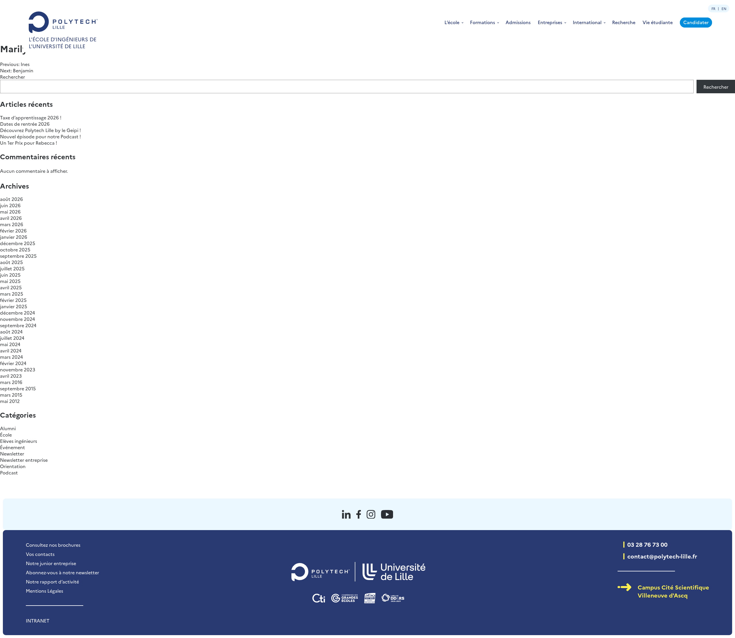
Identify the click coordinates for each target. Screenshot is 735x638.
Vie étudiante (658, 22)
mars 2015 (11, 394)
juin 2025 (10, 275)
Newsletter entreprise (24, 460)
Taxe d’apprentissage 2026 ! (30, 117)
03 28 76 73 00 (647, 544)
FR (713, 8)
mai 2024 (10, 344)
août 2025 (11, 262)
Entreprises (550, 22)
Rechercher (12, 76)
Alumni (8, 428)
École (6, 434)
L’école (451, 22)
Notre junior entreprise (51, 563)
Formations (482, 22)
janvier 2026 (13, 237)
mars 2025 (11, 293)
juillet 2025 (12, 268)
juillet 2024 (12, 338)
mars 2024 (11, 357)
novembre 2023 (17, 369)
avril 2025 (11, 287)
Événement (12, 447)
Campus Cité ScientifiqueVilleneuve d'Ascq (673, 591)
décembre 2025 (17, 243)
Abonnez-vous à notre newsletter (62, 572)
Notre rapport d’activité (52, 581)
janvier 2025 (13, 306)
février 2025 (13, 300)
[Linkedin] (346, 514)
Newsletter (12, 453)
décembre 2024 (17, 312)
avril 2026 (11, 218)
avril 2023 (11, 376)
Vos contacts (40, 554)
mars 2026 (11, 224)
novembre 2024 (17, 319)
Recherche (623, 22)
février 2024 (13, 363)
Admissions (518, 22)
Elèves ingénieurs (18, 441)
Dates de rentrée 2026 (25, 124)
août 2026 (11, 199)
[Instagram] (371, 514)
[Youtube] (387, 514)
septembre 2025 (18, 256)
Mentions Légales (44, 590)
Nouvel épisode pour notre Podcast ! (40, 136)
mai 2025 (10, 281)
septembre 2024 (18, 325)
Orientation (13, 466)
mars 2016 (11, 382)
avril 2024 (11, 350)
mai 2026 (10, 211)
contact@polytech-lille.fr (662, 556)
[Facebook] (358, 514)
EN (724, 8)
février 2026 (13, 230)
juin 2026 (10, 205)
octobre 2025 (15, 249)
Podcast (9, 472)
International (587, 22)
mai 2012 (10, 401)
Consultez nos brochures (53, 545)
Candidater (696, 22)
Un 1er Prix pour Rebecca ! (28, 142)
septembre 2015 (18, 388)
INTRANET (37, 620)
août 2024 (11, 331)
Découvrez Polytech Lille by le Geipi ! (40, 130)
